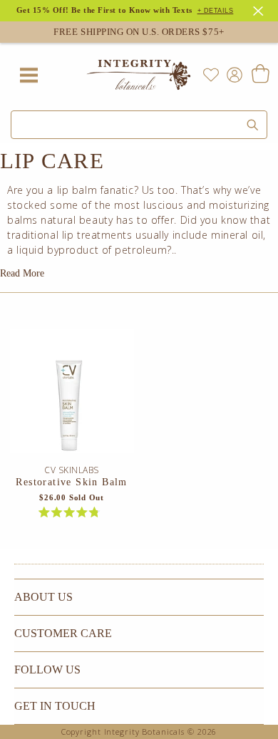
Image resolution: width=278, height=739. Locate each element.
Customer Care (63, 633)
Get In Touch (55, 706)
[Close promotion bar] (260, 9)
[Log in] (231, 74)
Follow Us (47, 669)
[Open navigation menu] (28, 75)
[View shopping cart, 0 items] (260, 75)
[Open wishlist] (211, 74)
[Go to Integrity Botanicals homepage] (139, 75)
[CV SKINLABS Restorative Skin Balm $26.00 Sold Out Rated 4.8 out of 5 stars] (72, 396)
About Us (43, 597)
